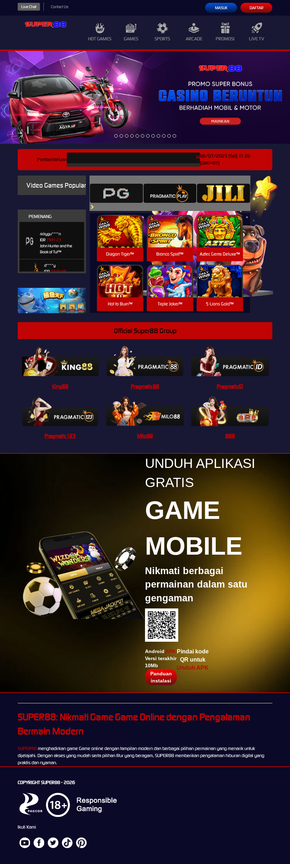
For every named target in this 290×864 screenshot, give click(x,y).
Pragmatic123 (60, 436)
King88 (60, 386)
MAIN (120, 239)
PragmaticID (230, 386)
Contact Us (59, 6)
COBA (120, 223)
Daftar (256, 7)
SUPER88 (27, 748)
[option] (116, 136)
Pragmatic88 (145, 386)
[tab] (116, 193)
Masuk (221, 7)
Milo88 (145, 436)
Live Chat (28, 6)
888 (230, 436)
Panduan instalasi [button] (161, 677)
